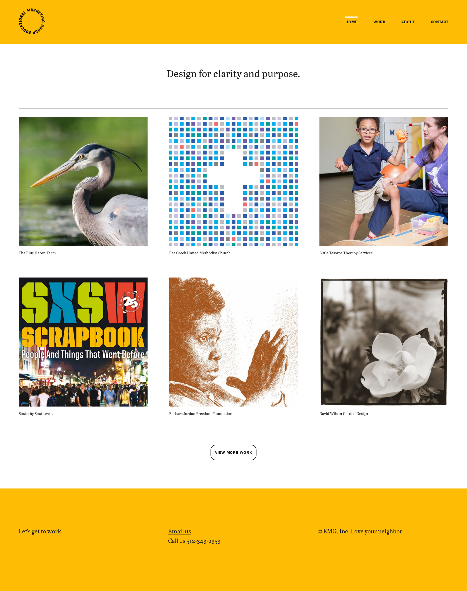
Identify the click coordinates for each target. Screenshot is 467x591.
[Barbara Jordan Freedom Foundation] (233, 342)
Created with (233, 556)
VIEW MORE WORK (233, 452)
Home (351, 21)
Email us (179, 531)
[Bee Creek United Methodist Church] (233, 181)
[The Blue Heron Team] (83, 181)
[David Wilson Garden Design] (383, 342)
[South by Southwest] (83, 342)
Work (379, 21)
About (408, 21)
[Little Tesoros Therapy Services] (383, 181)
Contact (439, 21)
